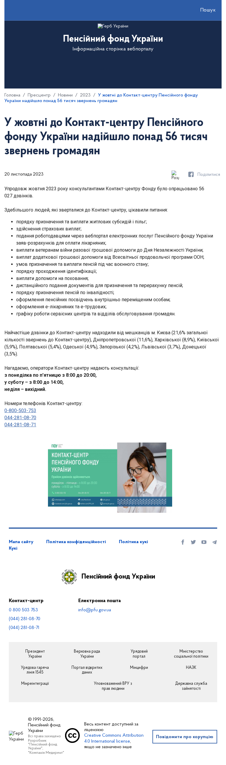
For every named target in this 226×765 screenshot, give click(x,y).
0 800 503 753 (23, 610)
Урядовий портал (139, 654)
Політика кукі (133, 542)
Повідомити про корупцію (184, 737)
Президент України (35, 654)
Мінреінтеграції (35, 684)
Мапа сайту (21, 542)
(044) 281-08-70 (24, 619)
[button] (203, 10)
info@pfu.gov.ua (94, 610)
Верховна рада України (87, 654)
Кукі (13, 548)
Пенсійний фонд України (118, 576)
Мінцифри (139, 668)
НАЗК (191, 668)
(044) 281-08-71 (24, 627)
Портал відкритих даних (87, 670)
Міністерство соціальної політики (191, 654)
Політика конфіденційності (76, 542)
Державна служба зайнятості (191, 686)
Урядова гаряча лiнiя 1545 (35, 670)
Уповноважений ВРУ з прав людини (113, 686)
